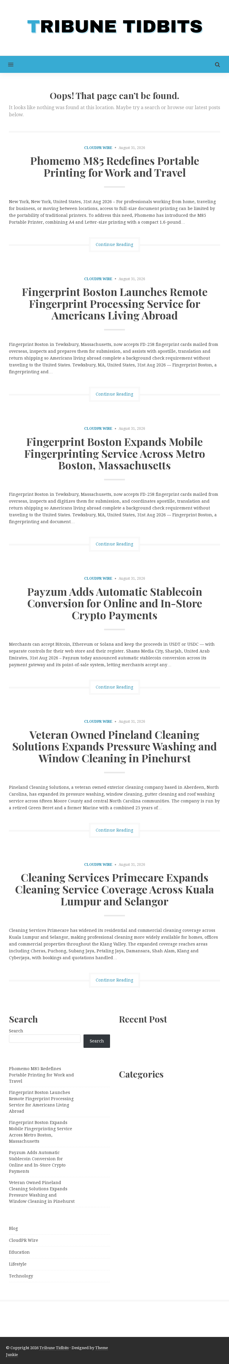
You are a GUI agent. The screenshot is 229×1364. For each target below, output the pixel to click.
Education (19, 1252)
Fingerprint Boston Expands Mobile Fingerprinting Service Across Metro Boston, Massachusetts (114, 453)
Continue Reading (114, 244)
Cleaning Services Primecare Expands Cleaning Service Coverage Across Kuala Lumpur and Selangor (114, 889)
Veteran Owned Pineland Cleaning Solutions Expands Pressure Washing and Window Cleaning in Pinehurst (114, 746)
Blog (13, 1228)
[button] (6, 64)
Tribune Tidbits (54, 1348)
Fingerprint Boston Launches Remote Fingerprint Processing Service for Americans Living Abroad (115, 303)
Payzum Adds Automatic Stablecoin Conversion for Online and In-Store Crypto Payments (114, 603)
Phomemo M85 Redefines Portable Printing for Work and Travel (114, 166)
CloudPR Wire (98, 148)
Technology (21, 1276)
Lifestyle (18, 1264)
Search (16, 1031)
